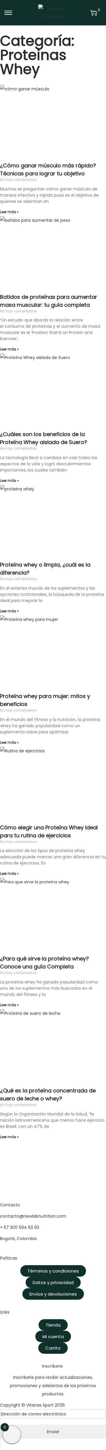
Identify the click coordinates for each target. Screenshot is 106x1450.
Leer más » (9, 211)
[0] (93, 12)
